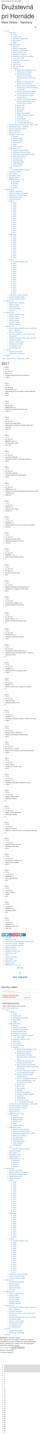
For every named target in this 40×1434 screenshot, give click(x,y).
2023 (14, 209)
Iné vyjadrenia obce (15, 346)
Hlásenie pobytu (14, 305)
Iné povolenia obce (15, 348)
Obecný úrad (9, 1280)
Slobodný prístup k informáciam (19, 193)
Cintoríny (12, 311)
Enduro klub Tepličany (20, 156)
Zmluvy (15, 185)
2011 (14, 232)
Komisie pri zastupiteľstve (21, 50)
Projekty (15, 68)
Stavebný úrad (9, 1305)
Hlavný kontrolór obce (20, 52)
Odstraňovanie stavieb (16, 344)
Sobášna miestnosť (15, 324)
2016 (14, 222)
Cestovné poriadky (15, 172)
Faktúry (15, 187)
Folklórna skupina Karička (21, 150)
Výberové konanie (14, 199)
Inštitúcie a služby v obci (16, 134)
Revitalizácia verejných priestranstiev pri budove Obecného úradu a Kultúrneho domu (26, 77)
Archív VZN (20, 58)
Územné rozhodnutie (15, 332)
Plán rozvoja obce (18, 66)
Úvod (3, 358)
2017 (14, 221)
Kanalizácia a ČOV (15, 176)
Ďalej (11, 1352)
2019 (14, 217)
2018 (14, 219)
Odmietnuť (21, 1348)
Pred (1, 1352)
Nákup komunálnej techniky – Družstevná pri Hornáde (26, 83)
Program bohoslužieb (15, 352)
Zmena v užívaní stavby (16, 342)
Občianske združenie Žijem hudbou (24, 154)
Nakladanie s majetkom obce (18, 195)
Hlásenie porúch (14, 178)
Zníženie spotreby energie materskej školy (25, 96)
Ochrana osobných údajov (17, 299)
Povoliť (14, 1348)
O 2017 (7, 369)
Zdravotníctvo (17, 142)
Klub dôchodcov (18, 160)
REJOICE (20, 111)
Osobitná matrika (14, 322)
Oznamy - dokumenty (15, 191)
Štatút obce (16, 62)
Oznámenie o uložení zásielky (18, 295)
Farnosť (15, 136)
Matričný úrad (9, 1292)
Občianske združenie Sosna (21, 152)
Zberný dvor (20, 107)
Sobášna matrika (14, 318)
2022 (14, 211)
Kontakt (7, 1335)
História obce (17, 37)
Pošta (15, 144)
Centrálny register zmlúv (20, 262)
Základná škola (17, 138)
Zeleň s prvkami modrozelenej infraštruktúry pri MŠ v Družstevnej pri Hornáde (27, 87)
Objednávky (13, 234)
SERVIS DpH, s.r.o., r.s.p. (17, 179)
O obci (15, 35)
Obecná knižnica (18, 146)
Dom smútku (21, 109)
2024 (14, 207)
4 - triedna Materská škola (25, 123)
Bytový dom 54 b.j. (15, 133)
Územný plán (17, 64)
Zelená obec (21, 105)
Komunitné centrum (23, 121)
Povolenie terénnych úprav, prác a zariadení (22, 338)
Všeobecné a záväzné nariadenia (23, 56)
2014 (14, 226)
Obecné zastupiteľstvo (20, 48)
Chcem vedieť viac (5, 1348)
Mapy (15, 43)
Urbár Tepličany (18, 164)
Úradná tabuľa (11, 358)
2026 (14, 203)
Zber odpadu (13, 174)
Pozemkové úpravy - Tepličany (18, 127)
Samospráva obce (14, 44)
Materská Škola (18, 140)
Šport (11, 168)
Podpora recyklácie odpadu (25, 115)
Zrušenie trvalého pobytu (17, 297)
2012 (14, 230)
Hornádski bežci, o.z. (19, 158)
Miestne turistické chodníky (21, 170)
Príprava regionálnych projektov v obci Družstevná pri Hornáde (27, 92)
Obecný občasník (14, 131)
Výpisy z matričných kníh (16, 314)
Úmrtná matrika (14, 320)
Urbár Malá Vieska (18, 162)
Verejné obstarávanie (15, 197)
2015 (14, 224)
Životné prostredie (14, 309)
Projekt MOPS (21, 119)
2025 (14, 205)
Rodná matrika (13, 316)
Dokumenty (16, 181)
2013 (14, 228)
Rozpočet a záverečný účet (21, 60)
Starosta (15, 46)
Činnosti (15, 183)
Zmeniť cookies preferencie (9, 1008)
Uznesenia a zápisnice (20, 54)
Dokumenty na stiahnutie (16, 354)
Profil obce (12, 33)
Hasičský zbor (17, 166)
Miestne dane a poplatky (16, 303)
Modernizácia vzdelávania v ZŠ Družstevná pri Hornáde (26, 71)
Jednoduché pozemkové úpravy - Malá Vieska (23, 125)
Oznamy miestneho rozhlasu (18, 129)
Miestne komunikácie (23, 113)
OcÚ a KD (20, 117)
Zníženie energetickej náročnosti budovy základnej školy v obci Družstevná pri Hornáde (27, 101)
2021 (14, 213)
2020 (14, 215)
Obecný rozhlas (14, 307)
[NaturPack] (20, 973)
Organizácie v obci (15, 148)
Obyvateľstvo (17, 41)
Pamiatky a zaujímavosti (20, 39)
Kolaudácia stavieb (15, 340)
